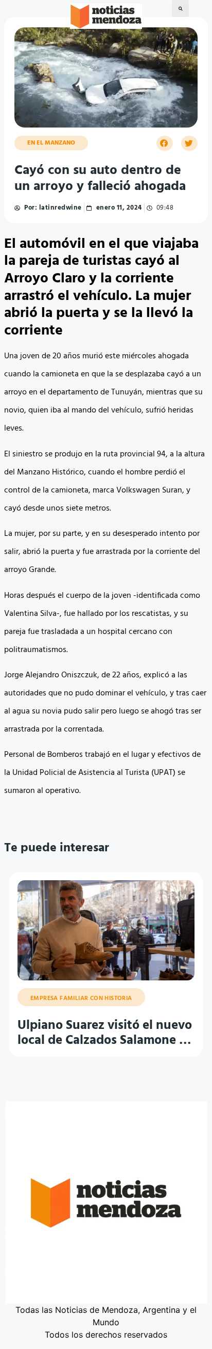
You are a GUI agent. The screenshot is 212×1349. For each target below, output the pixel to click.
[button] (180, 8)
